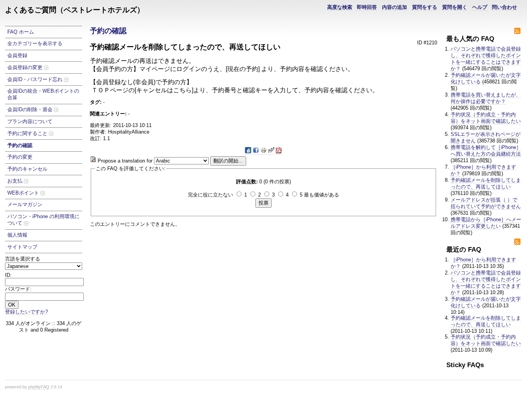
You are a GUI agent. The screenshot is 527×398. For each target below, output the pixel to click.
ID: (8, 275)
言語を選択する (22, 259)
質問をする (424, 7)
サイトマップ (22, 247)
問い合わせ (504, 7)
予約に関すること (28, 133)
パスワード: (18, 289)
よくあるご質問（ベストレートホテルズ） (74, 10)
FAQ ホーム (20, 32)
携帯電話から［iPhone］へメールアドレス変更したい (486, 223)
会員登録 (17, 55)
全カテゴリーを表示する (34, 43)
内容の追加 (394, 7)
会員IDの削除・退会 (30, 109)
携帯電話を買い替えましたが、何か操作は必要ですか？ (486, 98)
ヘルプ (479, 7)
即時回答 (367, 7)
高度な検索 (339, 7)
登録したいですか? (26, 312)
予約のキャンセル (27, 169)
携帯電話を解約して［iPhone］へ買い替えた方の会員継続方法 (486, 150)
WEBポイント (24, 193)
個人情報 (17, 235)
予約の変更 (19, 157)
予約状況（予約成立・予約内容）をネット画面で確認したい (486, 118)
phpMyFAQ (38, 386)
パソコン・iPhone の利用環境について (43, 219)
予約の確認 (19, 145)
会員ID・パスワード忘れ (35, 79)
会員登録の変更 (25, 67)
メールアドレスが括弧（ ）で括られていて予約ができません (486, 203)
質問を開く (454, 7)
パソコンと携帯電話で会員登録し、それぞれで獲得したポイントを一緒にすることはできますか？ (486, 58)
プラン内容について (29, 121)
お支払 (15, 181)
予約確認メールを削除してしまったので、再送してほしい (486, 183)
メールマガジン (24, 204)
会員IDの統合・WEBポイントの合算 (43, 94)
